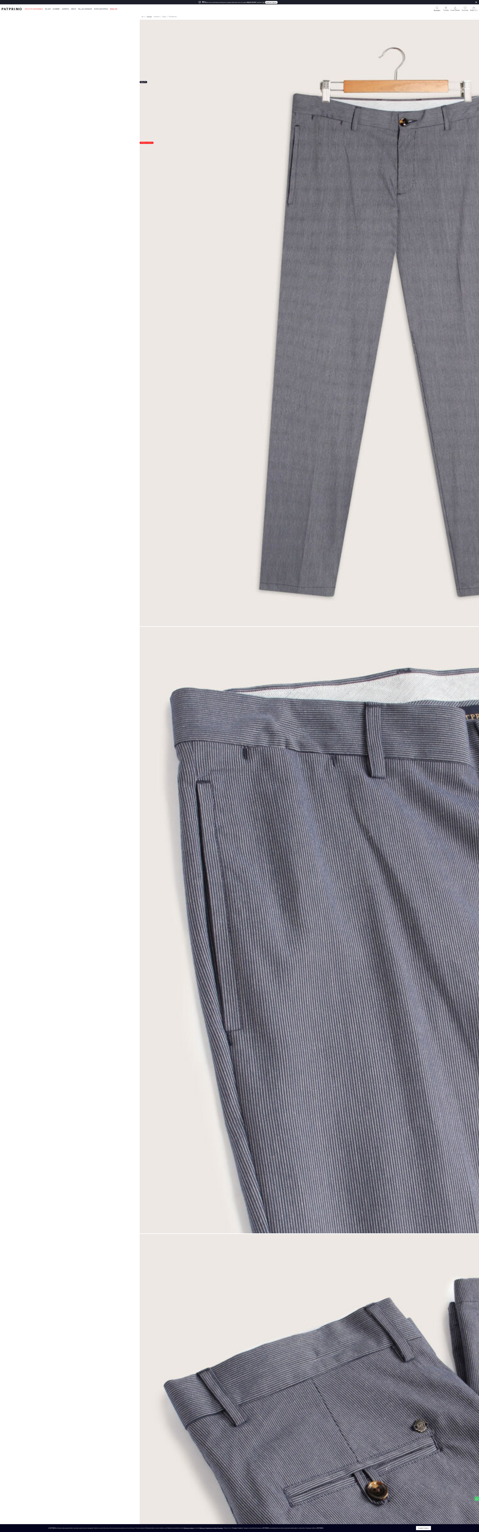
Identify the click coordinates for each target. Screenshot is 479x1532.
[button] (446, 9)
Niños (73, 9)
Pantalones (173, 17)
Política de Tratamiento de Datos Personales (211, 1528)
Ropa (164, 17)
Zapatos (65, 9)
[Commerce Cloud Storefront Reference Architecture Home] (12, 9)
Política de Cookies (189, 1528)
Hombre (56, 9)
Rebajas (113, 9)
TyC (263, 2)
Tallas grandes (85, 9)
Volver (149, 16)
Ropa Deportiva (101, 9)
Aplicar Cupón (271, 2)
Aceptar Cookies (423, 1528)
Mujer (48, 9)
